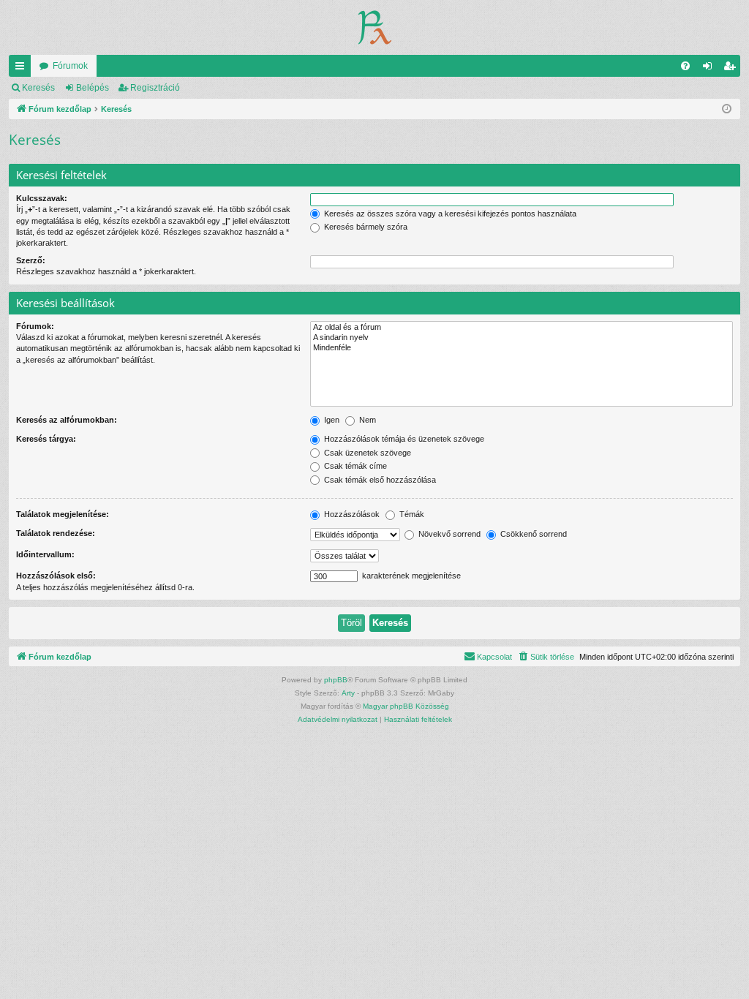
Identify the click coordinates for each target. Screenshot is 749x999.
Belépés (92, 88)
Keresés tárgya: (46, 438)
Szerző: (30, 260)
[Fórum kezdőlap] (374, 27)
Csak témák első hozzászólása (379, 479)
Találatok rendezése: (55, 533)
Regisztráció (155, 88)
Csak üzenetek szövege (366, 452)
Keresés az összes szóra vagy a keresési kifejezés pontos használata (449, 213)
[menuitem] (685, 66)
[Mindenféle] (521, 348)
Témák (410, 514)
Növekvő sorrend (448, 533)
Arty (348, 693)
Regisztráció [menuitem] (732, 69)
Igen (330, 419)
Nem (366, 419)
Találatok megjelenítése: (62, 514)
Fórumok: (35, 326)
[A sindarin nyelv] (521, 338)
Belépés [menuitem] (710, 69)
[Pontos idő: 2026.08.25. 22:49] (726, 109)
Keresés (38, 88)
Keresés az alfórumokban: (66, 419)
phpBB (335, 680)
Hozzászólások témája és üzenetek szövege (403, 438)
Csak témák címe (354, 465)
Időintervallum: (45, 554)
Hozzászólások (351, 514)
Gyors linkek (23, 69)
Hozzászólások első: (56, 575)
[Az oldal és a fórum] (521, 328)
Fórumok (70, 66)
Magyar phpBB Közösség (406, 706)
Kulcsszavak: (41, 198)
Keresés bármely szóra (364, 226)
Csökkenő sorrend (532, 533)
